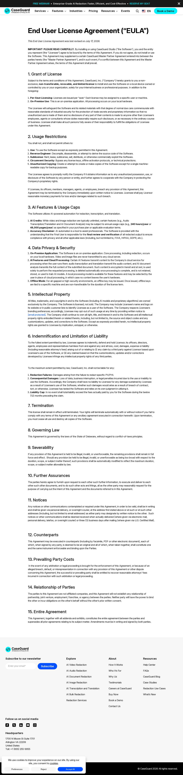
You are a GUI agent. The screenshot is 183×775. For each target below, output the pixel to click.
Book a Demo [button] (165, 11)
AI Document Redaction (79, 676)
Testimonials (115, 682)
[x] (14, 725)
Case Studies (150, 682)
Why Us (113, 676)
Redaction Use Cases (154, 688)
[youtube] (28, 725)
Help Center (149, 664)
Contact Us (114, 706)
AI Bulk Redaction (75, 694)
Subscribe (47, 666)
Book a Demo (116, 700)
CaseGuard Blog (151, 676)
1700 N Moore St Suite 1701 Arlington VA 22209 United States (20, 742)
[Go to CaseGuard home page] (17, 11)
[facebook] (7, 725)
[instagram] (35, 725)
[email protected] (37, 314)
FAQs (146, 670)
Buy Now (113, 694)
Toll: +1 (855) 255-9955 (17, 749)
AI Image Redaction (76, 682)
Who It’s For (115, 670)
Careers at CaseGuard (120, 688)
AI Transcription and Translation (82, 688)
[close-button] (179, 3)
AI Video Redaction (76, 664)
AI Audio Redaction (76, 670)
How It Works (116, 664)
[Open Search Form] (137, 11)
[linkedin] (21, 725)
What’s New (149, 694)
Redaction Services (76, 700)
